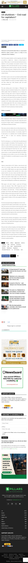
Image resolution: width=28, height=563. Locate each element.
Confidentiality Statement (14, 558)
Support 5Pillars (14, 277)
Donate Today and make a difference (14, 279)
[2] (14, 2)
